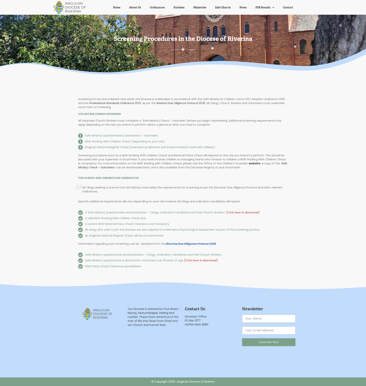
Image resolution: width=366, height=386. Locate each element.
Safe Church (223, 7)
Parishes (179, 7)
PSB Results (262, 7)
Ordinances (157, 7)
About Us (135, 7)
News (243, 7)
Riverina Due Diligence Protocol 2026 (180, 103)
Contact (288, 7)
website (254, 163)
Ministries (199, 7)
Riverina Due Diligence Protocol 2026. (191, 244)
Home (116, 7)
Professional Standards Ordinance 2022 (115, 103)
